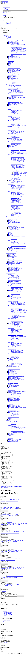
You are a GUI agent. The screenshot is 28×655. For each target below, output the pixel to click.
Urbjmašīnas (10, 184)
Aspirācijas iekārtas (10, 38)
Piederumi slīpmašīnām (15, 169)
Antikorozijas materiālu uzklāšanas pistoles (17, 391)
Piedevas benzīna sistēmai (16, 428)
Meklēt (2, 3)
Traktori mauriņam (12, 349)
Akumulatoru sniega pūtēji (16, 343)
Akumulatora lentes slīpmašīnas (17, 155)
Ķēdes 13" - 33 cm (17, 325)
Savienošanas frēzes (15, 113)
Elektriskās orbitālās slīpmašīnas (17, 167)
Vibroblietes (13, 82)
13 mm (6, 477)
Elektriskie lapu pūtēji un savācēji (18, 304)
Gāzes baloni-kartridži (12, 373)
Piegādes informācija (7, 612)
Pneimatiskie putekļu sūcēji (16, 47)
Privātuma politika (7, 613)
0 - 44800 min (7, 468)
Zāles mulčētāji (14, 333)
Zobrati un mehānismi (12, 228)
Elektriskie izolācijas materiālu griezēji (19, 203)
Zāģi (9, 191)
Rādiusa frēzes (14, 239)
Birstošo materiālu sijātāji (13, 278)
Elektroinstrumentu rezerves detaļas (13, 216)
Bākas (9, 59)
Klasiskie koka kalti (15, 413)
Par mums (5, 611)
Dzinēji (9, 282)
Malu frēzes (13, 112)
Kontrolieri (10, 63)
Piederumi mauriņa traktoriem (17, 352)
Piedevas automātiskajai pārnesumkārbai (19, 427)
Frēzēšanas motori (14, 111)
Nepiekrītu (7, 647)
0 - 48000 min (7, 470)
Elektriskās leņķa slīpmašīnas (17, 166)
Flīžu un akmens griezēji (13, 78)
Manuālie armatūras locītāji (13, 417)
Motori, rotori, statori (12, 221)
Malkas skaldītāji (11, 255)
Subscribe (3, 595)
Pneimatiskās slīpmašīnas (13, 400)
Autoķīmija (10, 425)
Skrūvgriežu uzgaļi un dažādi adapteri (16, 379)
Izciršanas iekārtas (12, 120)
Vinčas (9, 37)
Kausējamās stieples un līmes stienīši (18, 125)
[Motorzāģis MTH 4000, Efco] (12, 584)
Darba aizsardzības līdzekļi (13, 281)
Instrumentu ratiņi (12, 410)
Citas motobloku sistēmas (16, 308)
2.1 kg (5, 482)
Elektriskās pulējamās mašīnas (20, 177)
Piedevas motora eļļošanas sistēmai (18, 432)
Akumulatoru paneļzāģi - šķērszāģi (18, 196)
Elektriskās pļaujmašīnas (16, 332)
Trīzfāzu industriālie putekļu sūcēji (18, 49)
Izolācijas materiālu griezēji (13, 411)
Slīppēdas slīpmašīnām (13, 383)
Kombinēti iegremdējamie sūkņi (14, 439)
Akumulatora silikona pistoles (14, 88)
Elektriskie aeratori (15, 276)
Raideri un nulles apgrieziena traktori (15, 335)
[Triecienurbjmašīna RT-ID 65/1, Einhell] (9, 514)
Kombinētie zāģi (14, 209)
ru (2, 25)
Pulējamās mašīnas (15, 174)
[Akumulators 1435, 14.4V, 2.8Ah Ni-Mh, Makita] (16, 567)
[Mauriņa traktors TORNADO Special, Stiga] (15, 531)
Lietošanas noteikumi (7, 614)
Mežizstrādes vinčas (12, 256)
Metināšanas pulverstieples (13, 267)
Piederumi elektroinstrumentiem (12, 366)
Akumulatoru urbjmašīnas (16, 186)
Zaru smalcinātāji (11, 362)
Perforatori (10, 141)
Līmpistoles (10, 121)
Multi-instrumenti (11, 130)
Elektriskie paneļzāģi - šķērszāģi (17, 205)
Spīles (9, 384)
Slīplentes (10, 381)
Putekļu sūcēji (11, 146)
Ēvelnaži (10, 233)
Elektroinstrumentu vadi (13, 218)
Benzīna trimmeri (14, 356)
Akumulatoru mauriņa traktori (17, 350)
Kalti (9, 412)
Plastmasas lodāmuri (12, 145)
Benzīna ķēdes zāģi (15, 292)
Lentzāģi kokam (17, 212)
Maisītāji (10, 126)
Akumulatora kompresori (16, 393)
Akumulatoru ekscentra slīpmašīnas (18, 159)
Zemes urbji (10, 365)
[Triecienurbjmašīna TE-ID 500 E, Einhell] (10, 499)
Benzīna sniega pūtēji (15, 344)
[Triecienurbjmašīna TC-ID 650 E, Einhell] (10, 507)
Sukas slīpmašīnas (14, 178)
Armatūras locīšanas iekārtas (14, 70)
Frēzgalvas (10, 234)
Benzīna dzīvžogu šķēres (16, 288)
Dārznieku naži (14, 241)
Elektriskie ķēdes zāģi (15, 294)
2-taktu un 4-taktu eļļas (13, 421)
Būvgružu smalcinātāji (13, 76)
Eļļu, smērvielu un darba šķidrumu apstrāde (17, 407)
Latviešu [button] (6, 21)
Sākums (2, 486)
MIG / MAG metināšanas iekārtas (15, 268)
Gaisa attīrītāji (11, 79)
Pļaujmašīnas (11, 328)
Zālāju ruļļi (10, 359)
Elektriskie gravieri (15, 118)
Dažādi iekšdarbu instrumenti (14, 405)
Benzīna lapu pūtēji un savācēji (17, 303)
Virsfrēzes (13, 114)
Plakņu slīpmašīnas (15, 171)
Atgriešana (5, 621)
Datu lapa (4, 546)
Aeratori (10, 274)
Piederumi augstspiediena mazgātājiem (16, 376)
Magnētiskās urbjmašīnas (16, 189)
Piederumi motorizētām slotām (17, 322)
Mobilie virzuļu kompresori (16, 395)
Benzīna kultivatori (15, 298)
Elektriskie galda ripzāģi (16, 202)
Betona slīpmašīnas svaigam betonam (16, 73)
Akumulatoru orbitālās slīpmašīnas (18, 161)
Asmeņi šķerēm (11, 370)
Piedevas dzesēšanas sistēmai (17, 431)
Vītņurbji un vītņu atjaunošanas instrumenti (17, 248)
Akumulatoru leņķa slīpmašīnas (17, 160)
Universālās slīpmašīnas (16, 179)
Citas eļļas (10, 433)
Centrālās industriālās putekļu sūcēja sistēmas (17, 40)
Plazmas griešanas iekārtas (13, 270)
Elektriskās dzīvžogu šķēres (16, 289)
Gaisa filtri (10, 62)
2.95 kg (6, 483)
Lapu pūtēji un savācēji (13, 301)
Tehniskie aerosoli (12, 435)
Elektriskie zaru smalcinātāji (16, 364)
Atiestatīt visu (5, 445)
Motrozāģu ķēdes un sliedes (14, 323)
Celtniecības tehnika (10, 66)
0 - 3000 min (6, 463)
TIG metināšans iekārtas (13, 271)
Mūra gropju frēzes (12, 133)
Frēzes (9, 109)
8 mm (5, 473)
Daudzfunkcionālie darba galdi (14, 102)
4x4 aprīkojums (9, 36)
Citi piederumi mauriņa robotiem (15, 260)
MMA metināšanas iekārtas (13, 269)
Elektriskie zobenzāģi (15, 207)
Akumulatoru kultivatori (16, 297)
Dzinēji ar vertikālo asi (15, 284)
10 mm (6, 472)
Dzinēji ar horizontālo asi (16, 283)
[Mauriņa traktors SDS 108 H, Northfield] (15, 540)
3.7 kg (5, 485)
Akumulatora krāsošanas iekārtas (15, 251)
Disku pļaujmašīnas (15, 331)
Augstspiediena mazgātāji (13, 277)
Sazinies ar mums (6, 620)
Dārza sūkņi (10, 438)
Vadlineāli (13, 215)
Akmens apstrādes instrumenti (14, 85)
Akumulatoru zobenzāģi (16, 199)
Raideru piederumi (15, 339)
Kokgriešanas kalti (15, 414)
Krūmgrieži (10, 295)
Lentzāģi (13, 210)
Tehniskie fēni (11, 180)
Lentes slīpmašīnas (15, 168)
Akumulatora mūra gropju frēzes (17, 134)
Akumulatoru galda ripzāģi (16, 193)
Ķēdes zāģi (10, 290)
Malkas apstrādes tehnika (11, 253)
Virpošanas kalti (14, 415)
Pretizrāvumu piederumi (13, 377)
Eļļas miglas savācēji (12, 41)
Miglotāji (10, 305)
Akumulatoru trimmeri (15, 355)
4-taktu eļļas (13, 424)
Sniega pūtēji (11, 342)
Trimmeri (10, 353)
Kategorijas (5, 35)
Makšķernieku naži (15, 242)
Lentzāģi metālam (17, 213)
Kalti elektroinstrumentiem (13, 374)
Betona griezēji (14, 136)
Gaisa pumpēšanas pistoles (13, 398)
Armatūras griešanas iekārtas (14, 68)
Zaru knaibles (11, 360)
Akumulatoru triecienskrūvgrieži (17, 152)
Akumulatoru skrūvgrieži (16, 148)
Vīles (9, 419)
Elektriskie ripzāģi (14, 206)
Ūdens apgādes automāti (13, 441)
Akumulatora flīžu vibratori (14, 86)
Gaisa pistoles (11, 397)
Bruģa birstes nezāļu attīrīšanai (14, 280)
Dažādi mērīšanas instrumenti (14, 406)
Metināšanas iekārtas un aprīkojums (13, 263)
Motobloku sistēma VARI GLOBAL (18, 314)
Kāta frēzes (10, 235)
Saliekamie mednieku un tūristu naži (18, 246)
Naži (9, 240)
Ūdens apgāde (9, 436)
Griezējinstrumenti (9, 230)
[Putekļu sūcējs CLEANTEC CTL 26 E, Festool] (16, 523)
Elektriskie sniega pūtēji (16, 345)
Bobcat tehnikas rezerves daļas (12, 58)
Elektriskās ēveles (14, 107)
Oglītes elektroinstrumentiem (14, 222)
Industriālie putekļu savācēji (14, 42)
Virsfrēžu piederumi (12, 387)
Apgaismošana (11, 98)
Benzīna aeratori (14, 275)
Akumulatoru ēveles (15, 106)
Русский (9, 23)
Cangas (9, 232)
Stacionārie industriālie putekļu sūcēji (18, 48)
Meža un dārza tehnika (10, 273)
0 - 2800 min (6, 462)
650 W (5, 459)
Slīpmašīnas (10, 154)
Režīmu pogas (11, 225)
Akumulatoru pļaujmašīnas (16, 329)
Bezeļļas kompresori (15, 394)
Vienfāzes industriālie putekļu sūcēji (18, 50)
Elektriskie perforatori (15, 144)
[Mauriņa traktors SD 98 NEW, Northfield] (15, 550)
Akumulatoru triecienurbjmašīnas (18, 185)
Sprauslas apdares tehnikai (13, 385)
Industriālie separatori (12, 56)
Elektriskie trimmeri (15, 357)
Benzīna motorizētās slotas (16, 321)
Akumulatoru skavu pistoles (16, 140)
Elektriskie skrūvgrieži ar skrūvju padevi (19, 153)
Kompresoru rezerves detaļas (14, 399)
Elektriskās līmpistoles (15, 124)
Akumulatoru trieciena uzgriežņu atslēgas (16, 97)
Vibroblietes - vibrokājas (13, 81)
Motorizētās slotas (12, 318)
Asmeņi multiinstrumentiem (14, 369)
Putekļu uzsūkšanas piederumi (14, 378)
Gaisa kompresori (12, 392)
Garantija (5, 615)
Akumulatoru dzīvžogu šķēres (17, 287)
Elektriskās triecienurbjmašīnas (17, 187)
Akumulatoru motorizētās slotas (17, 319)
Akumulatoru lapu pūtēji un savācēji (18, 302)
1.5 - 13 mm (7, 480)
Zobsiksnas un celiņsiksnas (13, 229)
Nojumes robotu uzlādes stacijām (15, 262)
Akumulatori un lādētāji (13, 89)
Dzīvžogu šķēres (11, 285)
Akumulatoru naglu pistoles (16, 139)
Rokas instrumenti (9, 404)
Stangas (10, 418)
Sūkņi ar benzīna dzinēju (13, 440)
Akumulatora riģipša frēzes (16, 110)
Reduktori (10, 223)
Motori (9, 64)
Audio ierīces (11, 100)
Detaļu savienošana (12, 371)
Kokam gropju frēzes (15, 208)
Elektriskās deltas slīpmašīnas (17, 164)
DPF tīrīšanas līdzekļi (15, 426)
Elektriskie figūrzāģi (15, 201)
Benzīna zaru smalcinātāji (16, 363)
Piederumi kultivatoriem (16, 299)
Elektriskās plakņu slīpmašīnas (20, 173)
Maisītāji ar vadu (14, 129)
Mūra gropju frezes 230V (16, 137)
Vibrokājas (13, 83)
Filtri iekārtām (11, 372)
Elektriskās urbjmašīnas (16, 188)
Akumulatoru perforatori (16, 143)
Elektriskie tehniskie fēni (16, 182)
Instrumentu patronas (12, 219)
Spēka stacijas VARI (15, 315)
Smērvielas (8, 420)
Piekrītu (2, 647)
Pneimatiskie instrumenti (11, 388)
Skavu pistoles (11, 403)
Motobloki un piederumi (13, 306)
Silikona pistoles (11, 401)
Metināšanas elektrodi (12, 266)
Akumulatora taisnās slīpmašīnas (17, 157)
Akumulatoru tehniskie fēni (16, 181)
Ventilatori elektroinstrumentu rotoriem (16, 227)
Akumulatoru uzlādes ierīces (17, 91)
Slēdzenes (10, 65)
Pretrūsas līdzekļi (11, 434)
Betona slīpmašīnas (15, 162)
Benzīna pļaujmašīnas (15, 330)
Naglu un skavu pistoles (13, 138)
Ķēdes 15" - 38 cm (17, 326)
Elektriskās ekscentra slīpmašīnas (17, 165)
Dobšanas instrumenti (12, 104)
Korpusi (10, 220)
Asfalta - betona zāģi (12, 71)
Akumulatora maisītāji (15, 127)
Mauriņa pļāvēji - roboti (13, 261)
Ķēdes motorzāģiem (15, 324)
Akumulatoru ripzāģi (15, 198)
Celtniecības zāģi (11, 77)
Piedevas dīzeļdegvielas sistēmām (18, 429)
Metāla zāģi (13, 214)
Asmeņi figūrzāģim (12, 367)
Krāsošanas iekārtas (10, 250)
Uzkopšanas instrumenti (13, 358)
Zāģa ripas (10, 249)
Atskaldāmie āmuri (12, 99)
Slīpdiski (10, 380)
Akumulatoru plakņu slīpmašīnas (20, 172)
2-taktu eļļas (13, 422)
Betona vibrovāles (12, 75)
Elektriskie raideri (14, 338)
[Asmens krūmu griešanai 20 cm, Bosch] (14, 576)
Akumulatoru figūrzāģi (15, 192)
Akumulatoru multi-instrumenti (17, 131)
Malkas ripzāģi (11, 254)
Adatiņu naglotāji (11, 390)
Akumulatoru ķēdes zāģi (16, 291)
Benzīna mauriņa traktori (16, 351)
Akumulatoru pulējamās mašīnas (20, 175)
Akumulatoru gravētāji (15, 117)
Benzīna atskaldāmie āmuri (13, 72)
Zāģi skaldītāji (11, 257)
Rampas (10, 340)
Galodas (10, 408)
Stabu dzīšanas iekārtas (13, 346)
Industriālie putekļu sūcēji (13, 43)
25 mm (6, 466)
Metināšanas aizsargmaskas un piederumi (16, 264)
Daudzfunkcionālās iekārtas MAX (18, 309)
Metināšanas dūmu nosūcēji (14, 57)
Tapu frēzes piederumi (12, 386)
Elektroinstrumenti (9, 84)
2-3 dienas (5, 449)
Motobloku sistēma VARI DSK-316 (18, 312)
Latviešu (9, 22)
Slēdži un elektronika (12, 226)
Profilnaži (10, 247)
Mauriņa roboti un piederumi (12, 258)
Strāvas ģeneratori (12, 347)
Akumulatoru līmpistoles (16, 123)
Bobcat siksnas (11, 61)
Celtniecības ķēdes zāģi (16, 200)
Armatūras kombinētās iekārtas (14, 69)
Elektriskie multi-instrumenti (17, 132)
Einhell (4, 447)
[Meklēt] (16, 28)
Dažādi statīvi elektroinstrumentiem (15, 103)
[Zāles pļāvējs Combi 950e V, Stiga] (13, 558)
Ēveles (9, 105)
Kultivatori (10, 296)
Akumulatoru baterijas (15, 90)
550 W (5, 458)
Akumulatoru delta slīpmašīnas (17, 158)
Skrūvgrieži (10, 147)
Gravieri (10, 116)
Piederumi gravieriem (15, 119)
